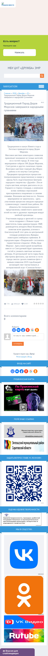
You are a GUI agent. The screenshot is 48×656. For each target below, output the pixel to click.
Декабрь (21, 93)
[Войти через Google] (32, 330)
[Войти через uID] (14, 330)
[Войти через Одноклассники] (37, 330)
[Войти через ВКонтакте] (19, 330)
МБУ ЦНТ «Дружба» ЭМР (24, 68)
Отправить (17, 344)
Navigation (10, 86)
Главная (7, 93)
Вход (30, 357)
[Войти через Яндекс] (28, 330)
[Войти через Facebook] (23, 330)
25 (28, 93)
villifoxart (16, 304)
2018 (14, 93)
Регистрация (21, 357)
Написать (19, 52)
